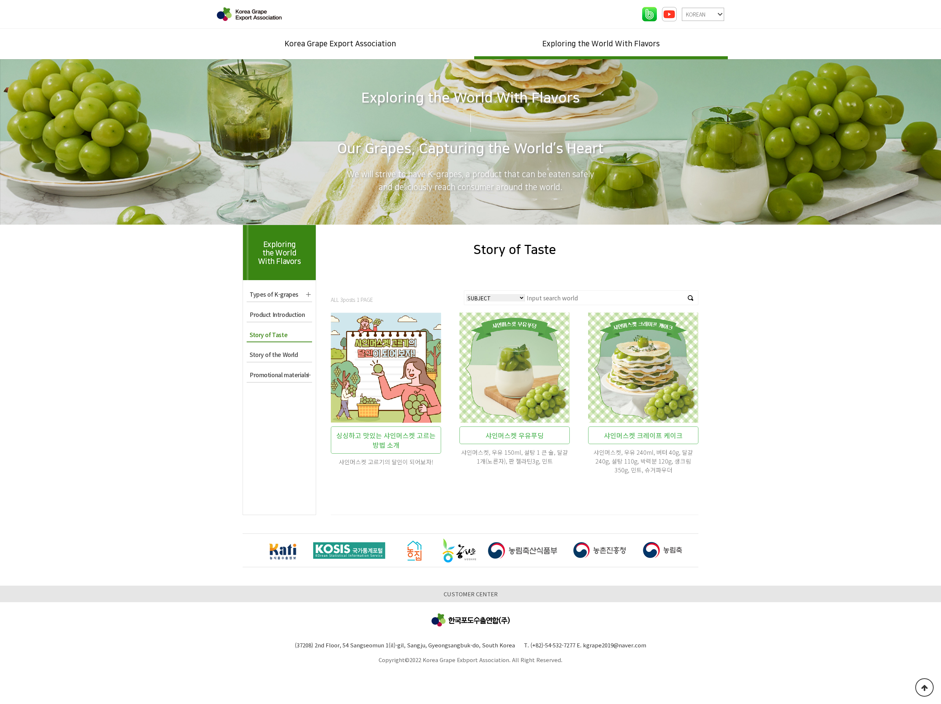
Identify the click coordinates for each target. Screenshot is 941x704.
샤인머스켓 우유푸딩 (515, 435)
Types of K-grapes (274, 294)
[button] (690, 551)
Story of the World (274, 354)
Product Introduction (277, 314)
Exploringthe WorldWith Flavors (279, 252)
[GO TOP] (924, 687)
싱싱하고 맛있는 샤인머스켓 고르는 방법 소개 (386, 440)
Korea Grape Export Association (340, 44)
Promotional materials (279, 374)
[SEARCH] (690, 298)
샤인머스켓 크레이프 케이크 (643, 435)
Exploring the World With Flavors (601, 44)
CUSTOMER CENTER (471, 594)
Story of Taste (268, 334)
